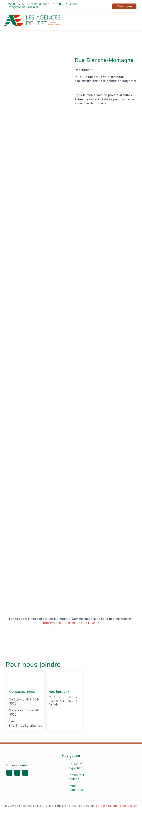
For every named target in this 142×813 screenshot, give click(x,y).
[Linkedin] (49, 7)
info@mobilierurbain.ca (59, 623)
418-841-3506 (89, 623)
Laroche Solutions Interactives (116, 806)
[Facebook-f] (43, 7)
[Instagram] (56, 7)
